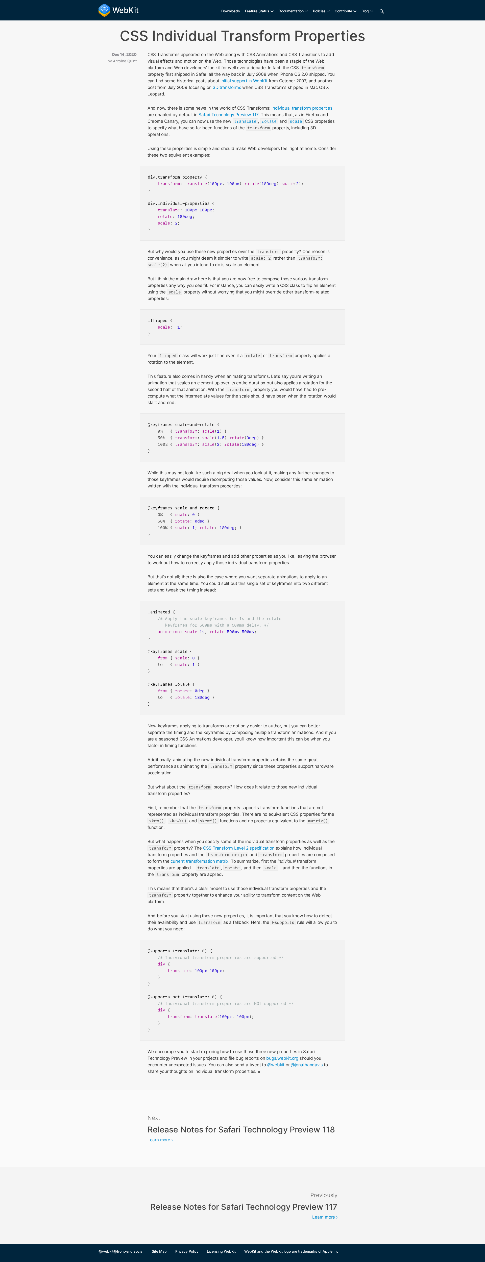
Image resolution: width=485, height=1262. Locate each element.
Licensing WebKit (221, 1251)
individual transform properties (302, 108)
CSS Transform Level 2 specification (239, 848)
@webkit (276, 1064)
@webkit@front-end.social (121, 1251)
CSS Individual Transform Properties (242, 35)
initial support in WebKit (244, 80)
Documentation (291, 11)
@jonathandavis (307, 1064)
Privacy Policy (187, 1251)
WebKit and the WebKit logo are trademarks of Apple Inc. (292, 1251)
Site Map (159, 1251)
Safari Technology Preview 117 (228, 114)
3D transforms (227, 87)
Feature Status (257, 11)
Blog (365, 11)
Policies (319, 11)
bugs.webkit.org (282, 1058)
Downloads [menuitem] (230, 11)
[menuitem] (259, 11)
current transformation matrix (199, 861)
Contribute (343, 11)
